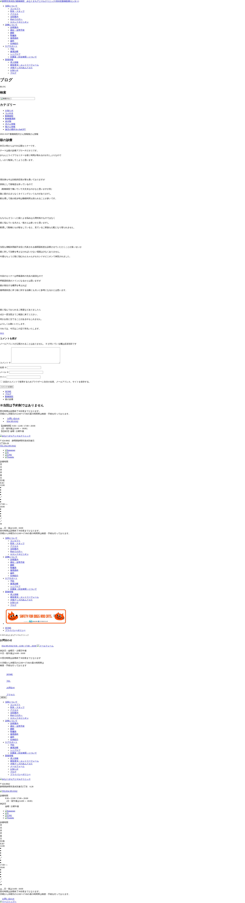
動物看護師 (10, 119)
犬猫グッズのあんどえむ (21, 68)
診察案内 (14, 27)
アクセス (14, 14)
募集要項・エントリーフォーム (24, 65)
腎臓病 (13, 35)
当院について (11, 6)
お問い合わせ (13, 418)
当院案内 (14, 17)
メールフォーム (17, 766)
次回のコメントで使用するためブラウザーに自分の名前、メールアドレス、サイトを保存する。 (47, 382)
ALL (2, 333)
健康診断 (14, 51)
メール (4, 372)
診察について (11, 721)
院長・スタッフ (17, 11)
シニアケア (15, 54)
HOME (8, 628)
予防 (12, 49)
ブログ (13, 73)
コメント (5, 363)
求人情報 (14, 62)
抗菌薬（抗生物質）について (23, 57)
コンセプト (15, 9)
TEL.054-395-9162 (8, 446)
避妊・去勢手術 (17, 30)
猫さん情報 (10, 127)
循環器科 (14, 38)
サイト (3, 377)
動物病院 (9, 116)
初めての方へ (16, 19)
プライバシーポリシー (15, 630)
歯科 (12, 41)
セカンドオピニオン (19, 22)
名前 (3, 367)
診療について (11, 25)
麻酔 (12, 33)
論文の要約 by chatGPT (15, 129)
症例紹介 (14, 43)
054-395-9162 (12, 421)
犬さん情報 (10, 124)
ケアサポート (11, 46)
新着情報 (9, 60)
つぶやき (9, 113)
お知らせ (14, 70)
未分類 (8, 121)
